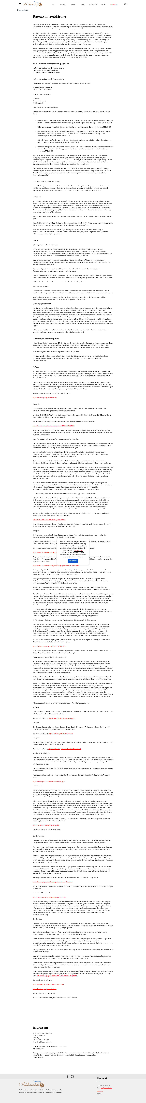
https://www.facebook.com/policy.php (61, 718)
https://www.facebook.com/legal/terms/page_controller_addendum (56, 565)
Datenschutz (78, 550)
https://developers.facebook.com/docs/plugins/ (49, 781)
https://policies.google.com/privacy (45, 397)
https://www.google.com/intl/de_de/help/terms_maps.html (57, 976)
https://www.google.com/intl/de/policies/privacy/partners (52, 882)
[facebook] (67, 1076)
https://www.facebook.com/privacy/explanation (49, 520)
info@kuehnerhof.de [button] (106, 1088)
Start (53, 4)
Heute (73, 4)
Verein (83, 4)
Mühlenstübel (93, 4)
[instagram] (72, 1076)
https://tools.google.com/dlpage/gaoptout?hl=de (49, 897)
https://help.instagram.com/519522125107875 (49, 646)
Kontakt (103, 4)
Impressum (100, 1091)
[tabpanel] (73, 510)
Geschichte (63, 4)
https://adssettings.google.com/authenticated (48, 984)
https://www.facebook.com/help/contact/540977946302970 (53, 426)
